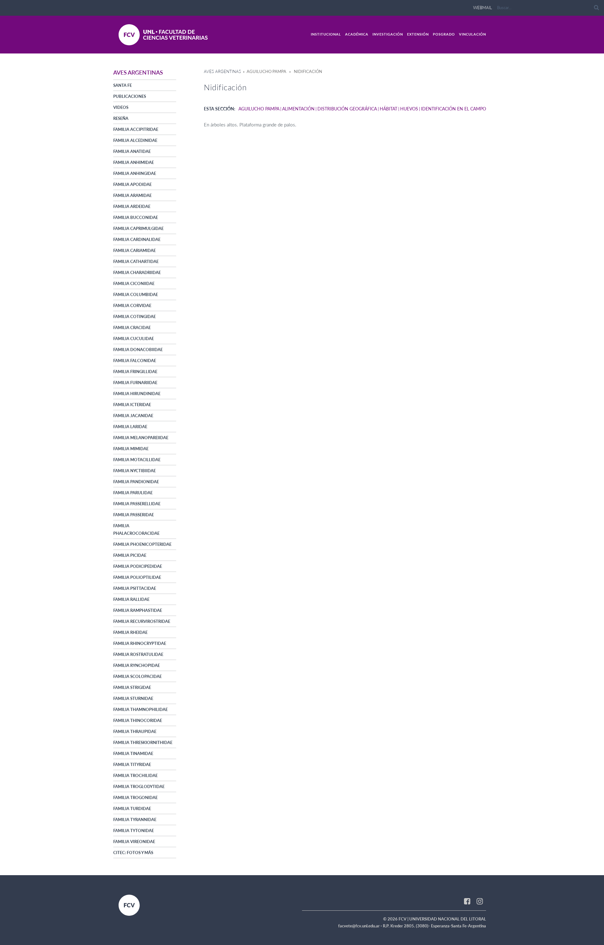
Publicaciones (129, 96)
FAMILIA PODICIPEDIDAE (137, 566)
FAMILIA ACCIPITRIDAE (135, 129)
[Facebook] (467, 900)
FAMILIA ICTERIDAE (132, 404)
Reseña (120, 118)
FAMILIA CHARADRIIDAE (137, 272)
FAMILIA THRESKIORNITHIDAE (142, 742)
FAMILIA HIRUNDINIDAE (136, 393)
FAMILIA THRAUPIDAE (134, 731)
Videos (120, 107)
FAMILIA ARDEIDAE (131, 206)
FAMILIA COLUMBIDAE (135, 294)
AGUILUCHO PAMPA (258, 108)
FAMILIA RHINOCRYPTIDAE (139, 643)
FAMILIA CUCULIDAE (133, 338)
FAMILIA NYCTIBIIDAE (134, 470)
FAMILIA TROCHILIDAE (135, 775)
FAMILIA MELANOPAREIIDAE (140, 437)
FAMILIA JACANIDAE (133, 415)
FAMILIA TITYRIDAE (132, 764)
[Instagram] (480, 900)
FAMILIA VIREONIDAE (134, 841)
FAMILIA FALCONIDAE (134, 360)
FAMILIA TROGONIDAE (135, 797)
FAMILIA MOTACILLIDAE (136, 459)
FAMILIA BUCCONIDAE (135, 217)
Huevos (409, 108)
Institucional (326, 34)
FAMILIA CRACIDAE (132, 327)
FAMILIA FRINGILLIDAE (135, 371)
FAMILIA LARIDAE (130, 426)
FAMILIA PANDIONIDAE (136, 481)
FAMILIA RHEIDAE (130, 632)
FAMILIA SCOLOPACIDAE (137, 676)
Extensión (418, 34)
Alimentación (298, 108)
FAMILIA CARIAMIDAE (134, 250)
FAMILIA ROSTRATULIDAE (138, 654)
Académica (356, 34)
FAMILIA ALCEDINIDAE (135, 140)
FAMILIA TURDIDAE (132, 808)
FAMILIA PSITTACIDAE (134, 588)
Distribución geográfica (347, 108)
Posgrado (444, 34)
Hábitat (388, 108)
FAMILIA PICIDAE (129, 555)
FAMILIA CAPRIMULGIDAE (138, 228)
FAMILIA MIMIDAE (130, 448)
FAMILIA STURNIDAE (133, 698)
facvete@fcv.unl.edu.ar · (360, 925)
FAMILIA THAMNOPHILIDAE (140, 709)
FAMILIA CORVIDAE (132, 305)
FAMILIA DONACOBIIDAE (138, 349)
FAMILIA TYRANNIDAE (134, 819)
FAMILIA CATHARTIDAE (136, 261)
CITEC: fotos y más (133, 852)
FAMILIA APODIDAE (132, 184)
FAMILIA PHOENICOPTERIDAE (142, 544)
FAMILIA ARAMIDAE (132, 195)
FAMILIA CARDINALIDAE (136, 239)
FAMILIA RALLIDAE (131, 599)
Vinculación (472, 34)
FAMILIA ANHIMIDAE (133, 162)
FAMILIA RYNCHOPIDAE (136, 665)
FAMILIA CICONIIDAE (133, 283)
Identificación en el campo (453, 108)
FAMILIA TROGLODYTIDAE (139, 786)
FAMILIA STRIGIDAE (132, 687)
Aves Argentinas (222, 71)
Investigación (387, 34)
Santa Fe (122, 85)
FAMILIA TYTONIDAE (133, 830)
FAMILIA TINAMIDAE (133, 753)
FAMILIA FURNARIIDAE (135, 382)
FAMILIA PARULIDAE (133, 492)
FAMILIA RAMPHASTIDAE (137, 610)
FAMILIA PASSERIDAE (133, 514)
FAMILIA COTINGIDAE (134, 316)
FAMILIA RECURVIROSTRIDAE (141, 621)
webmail (482, 7)
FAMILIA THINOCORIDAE (137, 720)
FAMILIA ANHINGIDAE (134, 173)
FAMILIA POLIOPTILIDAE (137, 577)
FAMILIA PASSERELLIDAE (136, 503)
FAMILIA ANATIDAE (132, 151)
